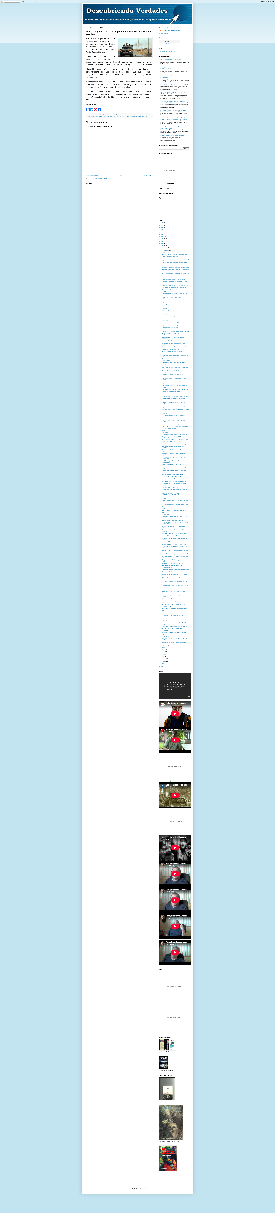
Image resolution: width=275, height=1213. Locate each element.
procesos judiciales (126, 116)
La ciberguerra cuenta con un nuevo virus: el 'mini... (175, 434)
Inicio (120, 175)
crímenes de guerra (108, 116)
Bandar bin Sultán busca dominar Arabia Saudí (174, 632)
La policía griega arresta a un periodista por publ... (175, 325)
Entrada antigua (148, 175)
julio (163, 649)
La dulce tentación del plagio (169, 428)
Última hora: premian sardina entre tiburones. (173, 364)
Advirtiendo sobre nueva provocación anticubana (173, 110)
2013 (162, 243)
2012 (162, 246)
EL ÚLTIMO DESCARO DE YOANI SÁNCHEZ (174, 476)
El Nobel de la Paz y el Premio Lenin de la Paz (174, 544)
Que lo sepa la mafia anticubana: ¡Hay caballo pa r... (175, 626)
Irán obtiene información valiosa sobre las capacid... (175, 542)
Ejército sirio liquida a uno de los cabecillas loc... (174, 287)
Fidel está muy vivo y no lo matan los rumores (172, 135)
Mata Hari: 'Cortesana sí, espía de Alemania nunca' (175, 533)
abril (163, 656)
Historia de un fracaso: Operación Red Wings (172, 59)
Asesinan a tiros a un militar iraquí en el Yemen (174, 510)
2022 (162, 222)
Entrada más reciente (92, 175)
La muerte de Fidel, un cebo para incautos (173, 441)
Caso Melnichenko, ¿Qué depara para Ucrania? (174, 310)
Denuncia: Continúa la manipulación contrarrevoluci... (171, 328)
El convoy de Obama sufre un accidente (172, 520)
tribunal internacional (143, 116)
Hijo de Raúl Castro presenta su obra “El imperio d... (175, 304)
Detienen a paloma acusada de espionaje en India (175, 610)
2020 (162, 227)
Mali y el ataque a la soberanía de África (172, 474)
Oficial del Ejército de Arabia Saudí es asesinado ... (175, 589)
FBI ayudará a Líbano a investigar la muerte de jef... (175, 394)
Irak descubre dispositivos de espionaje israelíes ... (175, 265)
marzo (164, 659)
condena (100, 116)
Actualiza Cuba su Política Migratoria (171, 536)
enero (164, 663)
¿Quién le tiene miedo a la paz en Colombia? (173, 415)
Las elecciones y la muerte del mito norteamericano (175, 569)
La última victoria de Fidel (168, 418)
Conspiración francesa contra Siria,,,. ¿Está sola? (175, 389)
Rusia (133, 116)
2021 (162, 225)
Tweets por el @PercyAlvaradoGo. (168, 51)
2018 (162, 232)
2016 (162, 236)
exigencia (116, 116)
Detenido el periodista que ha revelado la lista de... (175, 279)
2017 (162, 234)
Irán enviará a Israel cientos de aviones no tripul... (175, 444)
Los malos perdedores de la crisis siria (172, 316)
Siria (136, 116)
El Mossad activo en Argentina (170, 487)
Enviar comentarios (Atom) (100, 178)
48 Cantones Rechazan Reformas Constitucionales (175, 267)
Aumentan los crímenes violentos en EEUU (173, 464)
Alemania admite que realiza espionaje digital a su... (175, 608)
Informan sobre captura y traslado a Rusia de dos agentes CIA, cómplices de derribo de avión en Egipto (174, 102)
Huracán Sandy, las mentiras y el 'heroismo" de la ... (175, 331)
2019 (162, 229)
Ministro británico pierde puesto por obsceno (173, 424)
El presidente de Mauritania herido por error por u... (175, 572)
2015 (162, 239)
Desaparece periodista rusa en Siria (171, 391)
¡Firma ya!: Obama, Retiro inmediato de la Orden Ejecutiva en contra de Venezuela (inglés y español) (173, 118)
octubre (164, 252)
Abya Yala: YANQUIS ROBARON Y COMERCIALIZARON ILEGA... (171, 494)
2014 (162, 241)
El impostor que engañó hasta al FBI (171, 437)
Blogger (147, 1188)
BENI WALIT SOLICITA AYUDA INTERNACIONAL (175, 613)
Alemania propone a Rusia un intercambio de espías (175, 409)
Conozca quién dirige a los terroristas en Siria (174, 362)
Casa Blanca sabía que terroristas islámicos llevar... (175, 346)
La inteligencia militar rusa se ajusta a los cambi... (174, 277)
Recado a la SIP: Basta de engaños (171, 598)
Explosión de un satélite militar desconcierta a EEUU (174, 84)
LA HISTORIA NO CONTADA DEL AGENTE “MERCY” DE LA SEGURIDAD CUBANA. (174, 93)
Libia (120, 116)
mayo (163, 654)
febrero (164, 661)
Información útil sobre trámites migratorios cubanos (175, 479)
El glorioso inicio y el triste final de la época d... (174, 322)
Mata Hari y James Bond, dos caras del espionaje (175, 481)
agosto (164, 647)
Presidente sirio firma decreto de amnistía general (175, 396)
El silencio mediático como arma (170, 256)
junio (163, 652)
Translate (172, 44)
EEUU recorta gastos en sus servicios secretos (174, 262)
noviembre (165, 250)
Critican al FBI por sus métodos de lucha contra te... (175, 426)
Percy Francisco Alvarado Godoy (170, 30)
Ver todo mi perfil (163, 33)
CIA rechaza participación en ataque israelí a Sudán (175, 285)
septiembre (165, 645)
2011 (162, 666)
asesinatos (95, 116)
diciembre (165, 247)
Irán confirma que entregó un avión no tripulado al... (175, 554)
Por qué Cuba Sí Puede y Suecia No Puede (173, 563)
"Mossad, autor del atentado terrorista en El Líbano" (175, 439)
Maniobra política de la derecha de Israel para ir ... (175, 340)
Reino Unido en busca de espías (170, 349)
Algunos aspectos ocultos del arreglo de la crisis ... (175, 254)
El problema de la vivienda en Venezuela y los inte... (175, 504)
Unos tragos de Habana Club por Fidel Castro (174, 642)
